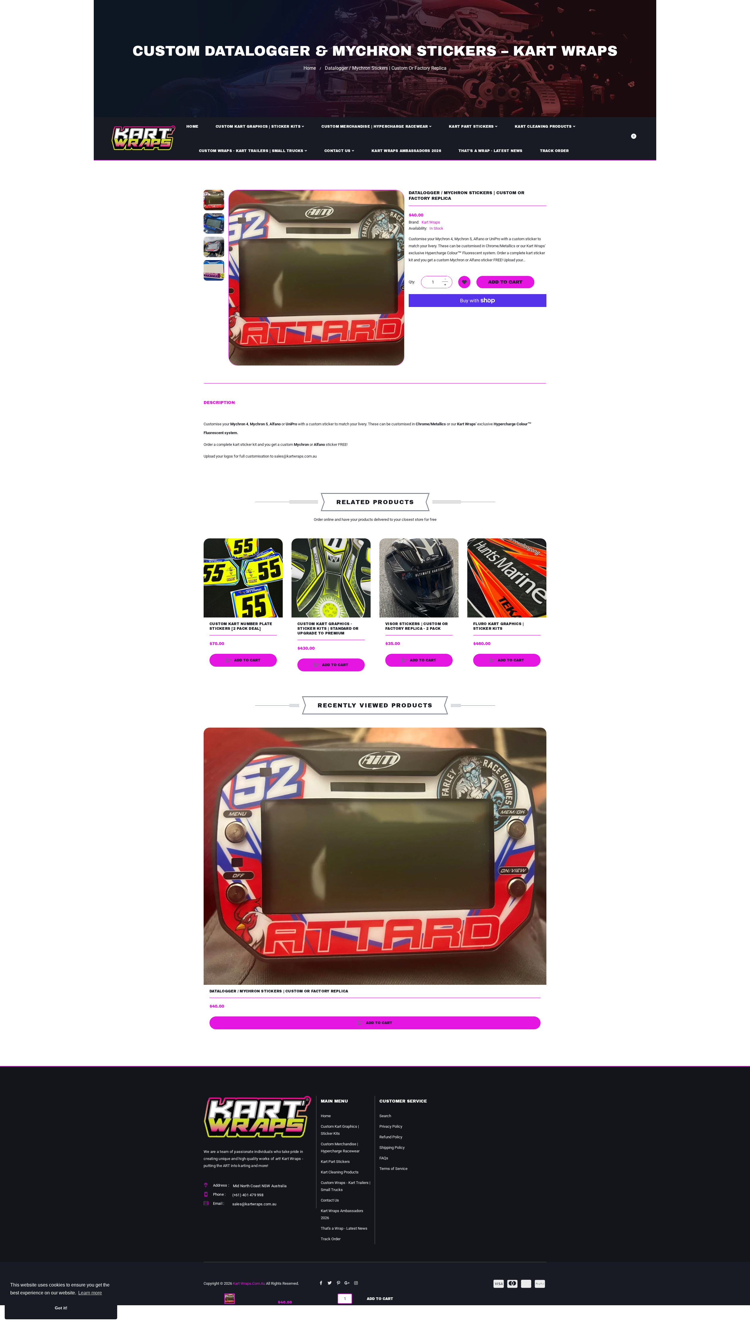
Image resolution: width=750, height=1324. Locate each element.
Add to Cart (380, 1299)
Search (385, 1116)
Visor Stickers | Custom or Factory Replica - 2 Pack (416, 626)
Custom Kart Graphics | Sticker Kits (340, 1130)
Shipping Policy (392, 1147)
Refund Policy (390, 1137)
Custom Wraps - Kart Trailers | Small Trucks (345, 1186)
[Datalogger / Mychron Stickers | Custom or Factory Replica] (214, 200)
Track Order (330, 1239)
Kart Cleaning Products (340, 1172)
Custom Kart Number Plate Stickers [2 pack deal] (240, 626)
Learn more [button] (90, 1292)
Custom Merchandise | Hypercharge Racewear (340, 1147)
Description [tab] (219, 402)
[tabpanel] (375, 440)
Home (310, 68)
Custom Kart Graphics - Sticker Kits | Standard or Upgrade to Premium (328, 628)
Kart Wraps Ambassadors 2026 (342, 1214)
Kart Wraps (431, 222)
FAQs (383, 1158)
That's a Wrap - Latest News (344, 1228)
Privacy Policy (390, 1126)
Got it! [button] (61, 1308)
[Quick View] (211, 568)
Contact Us (330, 1200)
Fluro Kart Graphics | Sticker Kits (498, 626)
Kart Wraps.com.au (249, 1283)
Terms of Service (393, 1168)
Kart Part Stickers (335, 1161)
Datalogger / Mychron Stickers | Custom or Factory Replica (278, 991)
